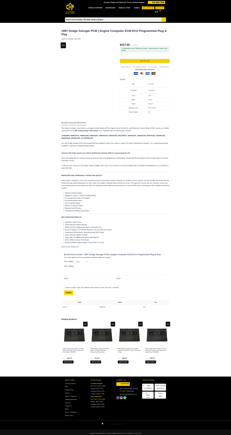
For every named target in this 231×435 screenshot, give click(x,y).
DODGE (122, 79)
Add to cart (145, 61)
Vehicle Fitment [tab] (81, 122)
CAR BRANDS (110, 8)
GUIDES (137, 8)
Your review (69, 266)
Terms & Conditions (127, 433)
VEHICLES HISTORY (95, 8)
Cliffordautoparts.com (102, 433)
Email (118, 278)
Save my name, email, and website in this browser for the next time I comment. (92, 287)
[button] (110, 8)
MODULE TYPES (124, 8)
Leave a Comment (67, 39)
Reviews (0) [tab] (72, 122)
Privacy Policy (137, 433)
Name (66, 278)
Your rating (69, 261)
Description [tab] (64, 122)
